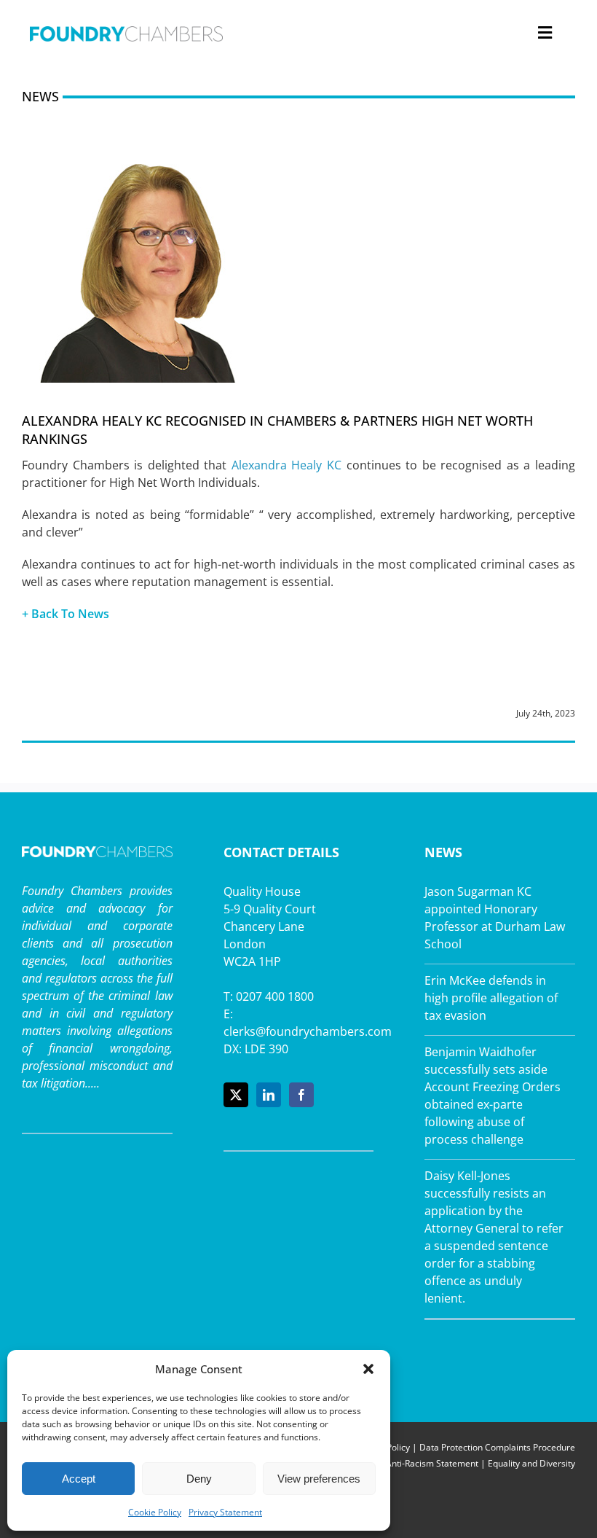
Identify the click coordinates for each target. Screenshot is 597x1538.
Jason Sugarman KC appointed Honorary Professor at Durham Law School (494, 917)
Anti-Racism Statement (432, 1463)
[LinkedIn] (268, 1094)
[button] (368, 1369)
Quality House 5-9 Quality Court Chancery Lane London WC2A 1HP (270, 926)
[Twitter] (236, 1094)
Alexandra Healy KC (286, 465)
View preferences (318, 1478)
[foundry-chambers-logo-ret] (126, 32)
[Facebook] (301, 1094)
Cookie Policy (154, 1512)
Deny (199, 1478)
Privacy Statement (225, 1512)
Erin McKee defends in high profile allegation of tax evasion (491, 997)
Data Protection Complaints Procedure (497, 1447)
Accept (78, 1478)
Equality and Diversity (531, 1463)
